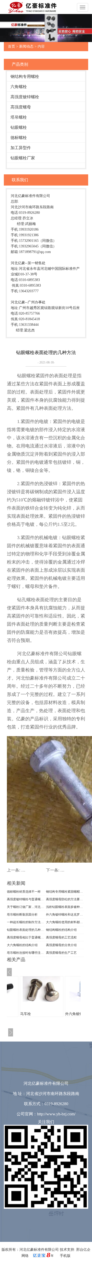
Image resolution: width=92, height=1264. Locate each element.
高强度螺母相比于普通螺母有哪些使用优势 (26, 937)
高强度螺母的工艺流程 (61, 937)
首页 (11, 46)
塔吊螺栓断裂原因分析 (22, 914)
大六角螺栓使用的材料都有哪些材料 (65, 922)
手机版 (65, 1256)
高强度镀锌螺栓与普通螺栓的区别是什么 (26, 899)
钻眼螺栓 (18, 127)
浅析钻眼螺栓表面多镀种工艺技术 (65, 907)
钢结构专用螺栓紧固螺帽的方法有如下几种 (65, 891)
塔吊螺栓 (18, 117)
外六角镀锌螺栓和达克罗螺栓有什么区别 (65, 914)
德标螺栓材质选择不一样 (24, 891)
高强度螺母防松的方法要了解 (65, 899)
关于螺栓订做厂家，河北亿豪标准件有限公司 (26, 907)
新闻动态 (26, 46)
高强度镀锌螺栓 (24, 97)
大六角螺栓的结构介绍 (22, 945)
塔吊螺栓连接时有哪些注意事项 (26, 952)
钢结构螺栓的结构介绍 (61, 930)
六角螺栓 (18, 87)
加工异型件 (20, 148)
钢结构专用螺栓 (24, 76)
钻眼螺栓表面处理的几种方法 (26, 930)
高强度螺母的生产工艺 (61, 952)
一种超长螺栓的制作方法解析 (26, 922)
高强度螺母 (20, 107)
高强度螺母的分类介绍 (61, 945)
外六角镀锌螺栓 (77, 1014)
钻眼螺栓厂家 (22, 158)
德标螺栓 (18, 137)
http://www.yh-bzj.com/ (56, 1114)
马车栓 (25, 1014)
